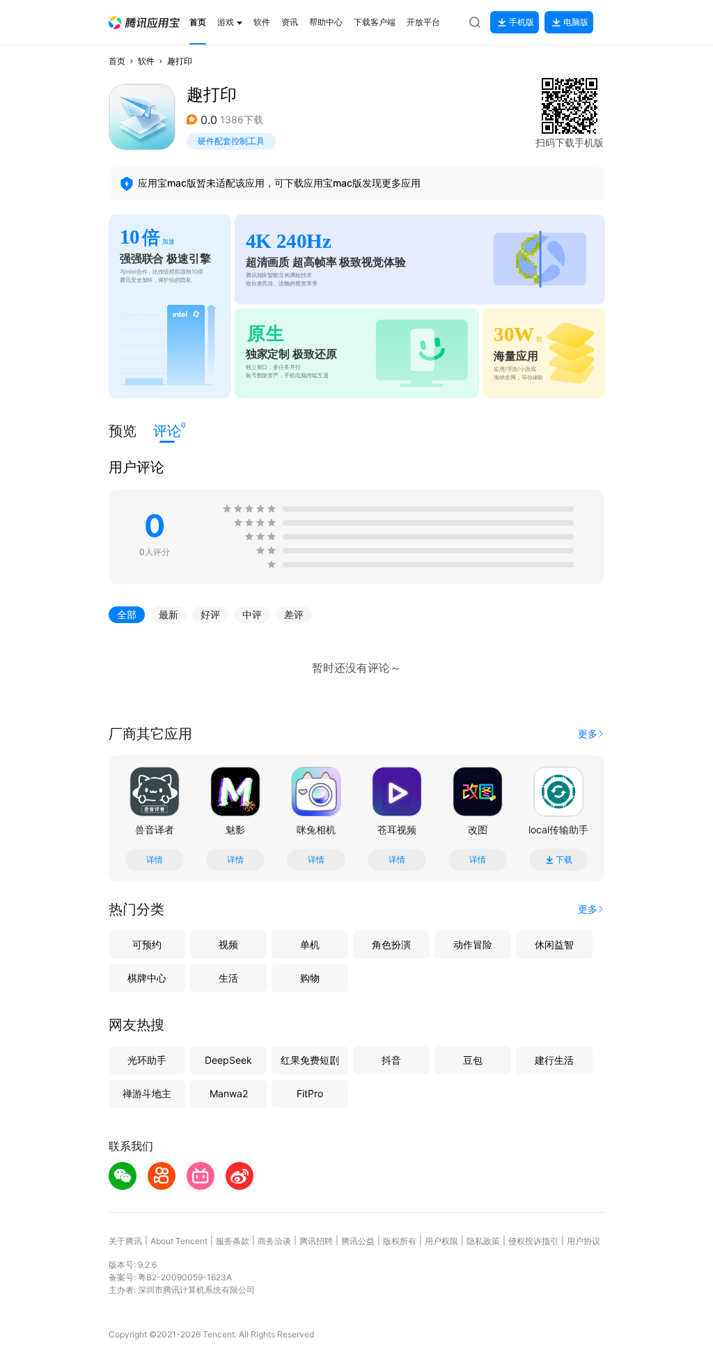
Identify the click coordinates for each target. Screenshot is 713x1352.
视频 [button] (228, 944)
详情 (154, 860)
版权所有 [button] (399, 1241)
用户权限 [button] (441, 1241)
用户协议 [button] (583, 1241)
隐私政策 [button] (483, 1241)
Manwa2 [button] (229, 1093)
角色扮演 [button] (391, 944)
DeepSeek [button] (228, 1060)
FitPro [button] (310, 1093)
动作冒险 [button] (472, 944)
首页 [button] (117, 61)
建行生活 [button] (554, 1060)
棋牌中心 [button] (146, 978)
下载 (564, 860)
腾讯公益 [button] (358, 1241)
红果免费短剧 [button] (310, 1060)
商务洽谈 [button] (274, 1241)
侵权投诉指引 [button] (533, 1241)
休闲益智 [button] (554, 944)
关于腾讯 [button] (125, 1241)
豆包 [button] (473, 1060)
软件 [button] (146, 61)
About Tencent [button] (178, 1241)
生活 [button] (228, 978)
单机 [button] (310, 944)
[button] (144, 22)
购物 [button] (310, 978)
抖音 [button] (391, 1060)
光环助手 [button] (146, 1060)
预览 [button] (122, 431)
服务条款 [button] (232, 1241)
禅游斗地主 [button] (147, 1093)
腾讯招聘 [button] (316, 1241)
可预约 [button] (147, 944)
